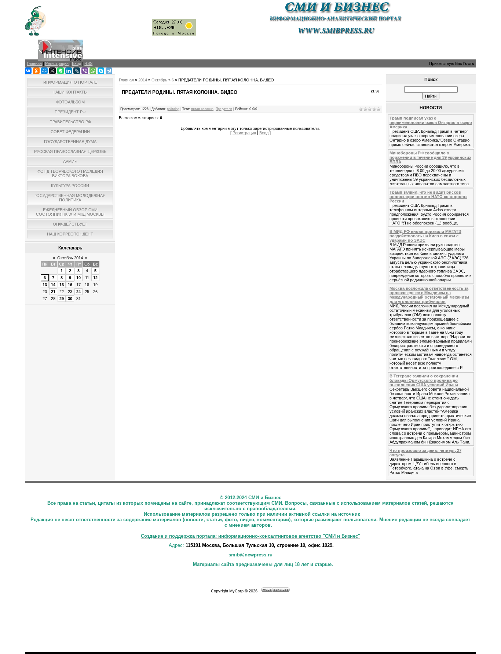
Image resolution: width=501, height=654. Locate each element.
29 (61, 298)
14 (53, 284)
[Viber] (84, 70)
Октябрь (159, 80)
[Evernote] (60, 70)
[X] (52, 70)
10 (78, 277)
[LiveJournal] (76, 70)
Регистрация (244, 133)
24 (78, 291)
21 (53, 291)
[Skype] (101, 70)
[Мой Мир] (44, 70)
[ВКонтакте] (28, 70)
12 (95, 277)
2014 (142, 80)
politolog (173, 109)
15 (61, 284)
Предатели (224, 109)
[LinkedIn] (68, 70)
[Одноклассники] (36, 70)
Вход (263, 133)
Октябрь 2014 (70, 258)
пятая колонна (202, 109)
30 (70, 298)
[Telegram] (109, 70)
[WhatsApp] (92, 70)
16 (70, 284)
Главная (126, 80)
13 (45, 284)
